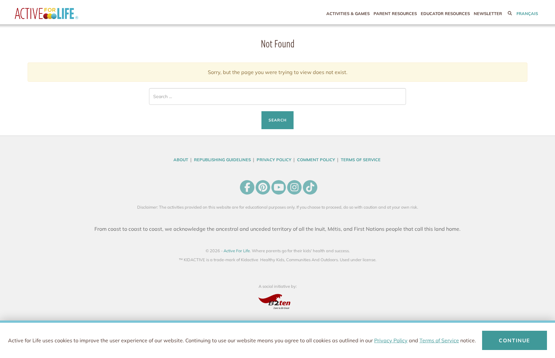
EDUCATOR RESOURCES (445, 13)
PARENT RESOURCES (395, 13)
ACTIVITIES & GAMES (348, 13)
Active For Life (60, 13)
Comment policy (316, 159)
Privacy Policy (391, 340)
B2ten (277, 301)
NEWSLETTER (488, 13)
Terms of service (361, 159)
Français (527, 13)
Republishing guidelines (222, 159)
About (180, 159)
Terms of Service (439, 340)
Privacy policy (274, 159)
